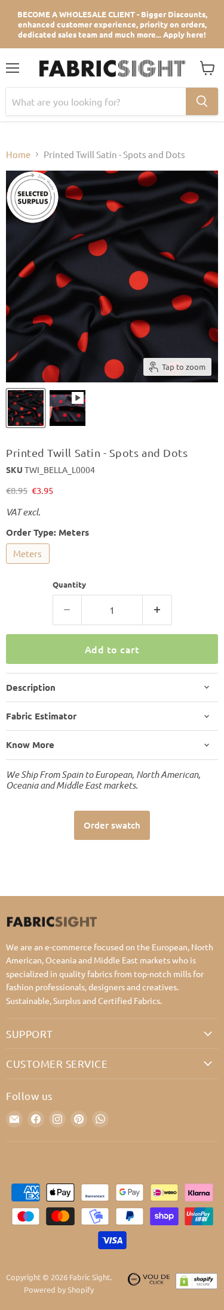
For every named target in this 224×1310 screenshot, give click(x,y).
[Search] (202, 101)
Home (18, 154)
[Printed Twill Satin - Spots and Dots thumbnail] (67, 408)
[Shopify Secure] (196, 1283)
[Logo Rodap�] (149, 1283)
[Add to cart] (112, 825)
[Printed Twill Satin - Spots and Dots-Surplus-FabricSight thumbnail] (26, 408)
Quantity (69, 584)
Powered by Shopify (59, 1289)
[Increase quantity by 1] (157, 610)
